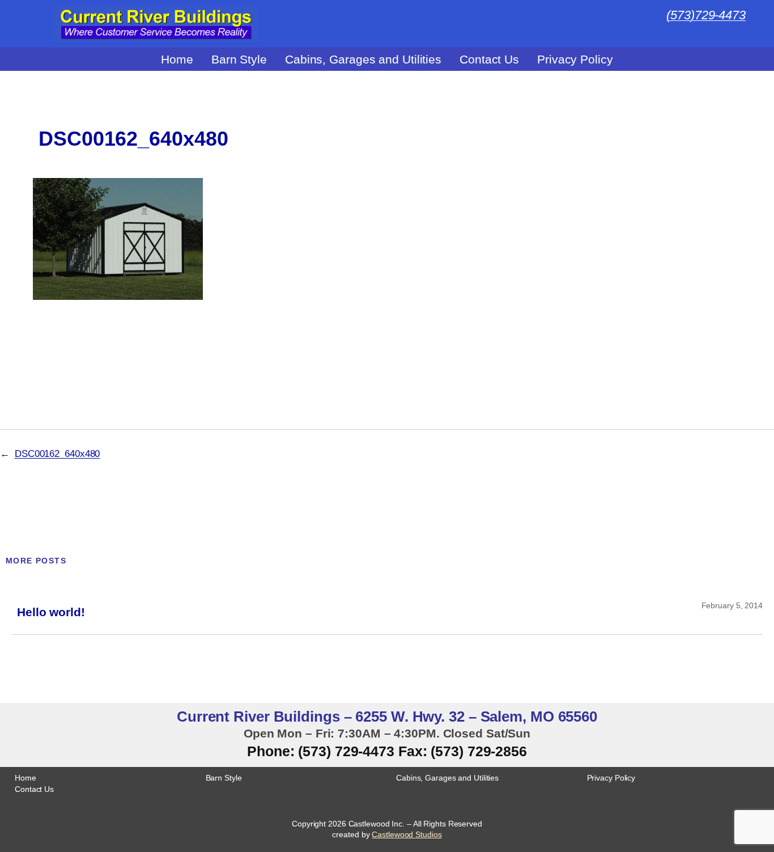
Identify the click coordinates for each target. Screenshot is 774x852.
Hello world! (51, 611)
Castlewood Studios (406, 834)
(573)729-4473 (706, 15)
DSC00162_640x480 (133, 139)
